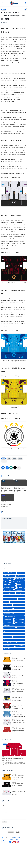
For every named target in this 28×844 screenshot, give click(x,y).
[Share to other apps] (19, 467)
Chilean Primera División (9, 625)
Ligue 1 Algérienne (18, 607)
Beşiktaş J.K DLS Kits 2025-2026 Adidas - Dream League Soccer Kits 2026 (18, 722)
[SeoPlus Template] (2, 838)
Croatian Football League (18, 637)
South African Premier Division (10, 599)
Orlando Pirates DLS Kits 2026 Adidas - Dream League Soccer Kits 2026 (18, 668)
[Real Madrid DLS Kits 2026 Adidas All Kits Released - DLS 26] (7, 690)
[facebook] (10, 842)
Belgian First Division (8, 619)
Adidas (3, 9)
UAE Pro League (7, 648)
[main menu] (2, 3)
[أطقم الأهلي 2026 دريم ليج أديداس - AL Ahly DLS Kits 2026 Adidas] (7, 729)
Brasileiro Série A (19, 578)
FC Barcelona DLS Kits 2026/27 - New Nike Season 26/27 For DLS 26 (18, 684)
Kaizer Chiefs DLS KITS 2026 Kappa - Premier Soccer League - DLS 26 (18, 660)
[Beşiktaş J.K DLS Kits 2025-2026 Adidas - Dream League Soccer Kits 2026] (7, 722)
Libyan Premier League (19, 619)
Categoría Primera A (17, 604)
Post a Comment (7, 518)
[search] (26, 3)
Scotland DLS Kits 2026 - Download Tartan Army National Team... (6, 505)
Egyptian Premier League (9, 587)
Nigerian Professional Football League (11, 642)
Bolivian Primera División (9, 613)
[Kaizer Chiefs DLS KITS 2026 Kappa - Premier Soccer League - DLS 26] (7, 659)
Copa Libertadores (7, 584)
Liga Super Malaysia (8, 622)
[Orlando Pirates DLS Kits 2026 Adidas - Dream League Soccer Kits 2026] (7, 667)
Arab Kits (19, 572)
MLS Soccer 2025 (18, 590)
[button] (7, 467)
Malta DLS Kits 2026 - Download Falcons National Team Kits (12, 759)
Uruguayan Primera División (9, 616)
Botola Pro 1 (6, 604)
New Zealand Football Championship (11, 634)
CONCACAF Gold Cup (8, 596)
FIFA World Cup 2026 (8, 572)
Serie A (18, 575)
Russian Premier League (9, 645)
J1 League (5, 639)
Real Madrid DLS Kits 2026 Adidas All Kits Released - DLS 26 (18, 691)
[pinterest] (15, 842)
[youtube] (13, 842)
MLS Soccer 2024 (7, 590)
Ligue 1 (5, 581)
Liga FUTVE (19, 628)
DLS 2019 (14, 458)
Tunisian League (7, 637)
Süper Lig (19, 593)
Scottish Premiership (19, 622)
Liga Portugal (21, 599)
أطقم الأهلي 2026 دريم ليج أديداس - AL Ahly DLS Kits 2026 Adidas (18, 730)
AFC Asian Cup (20, 587)
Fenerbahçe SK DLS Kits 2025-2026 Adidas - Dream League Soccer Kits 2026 (18, 699)
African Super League (8, 610)
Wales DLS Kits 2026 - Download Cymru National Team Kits (7, 490)
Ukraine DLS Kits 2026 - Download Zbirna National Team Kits (20, 490)
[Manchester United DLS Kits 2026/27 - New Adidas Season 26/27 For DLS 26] (7, 706)
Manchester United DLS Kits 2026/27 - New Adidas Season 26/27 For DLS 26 (18, 707)
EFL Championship (7, 578)
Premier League (7, 575)
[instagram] (18, 842)
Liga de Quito (6, 631)
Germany (20, 458)
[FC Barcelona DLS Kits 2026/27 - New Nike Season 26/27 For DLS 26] (7, 683)
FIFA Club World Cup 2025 (16, 581)
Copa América (6, 607)
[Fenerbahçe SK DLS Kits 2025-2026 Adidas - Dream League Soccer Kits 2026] (7, 698)
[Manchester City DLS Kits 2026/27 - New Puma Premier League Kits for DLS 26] (7, 714)
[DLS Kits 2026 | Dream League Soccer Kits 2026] (14, 3)
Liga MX (19, 584)
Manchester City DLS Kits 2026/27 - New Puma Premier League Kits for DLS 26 (18, 715)
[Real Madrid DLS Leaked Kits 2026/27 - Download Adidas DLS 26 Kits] (7, 675)
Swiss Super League (20, 645)
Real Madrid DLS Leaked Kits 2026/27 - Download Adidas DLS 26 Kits (18, 676)
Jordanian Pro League (8, 628)
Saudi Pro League (7, 593)
